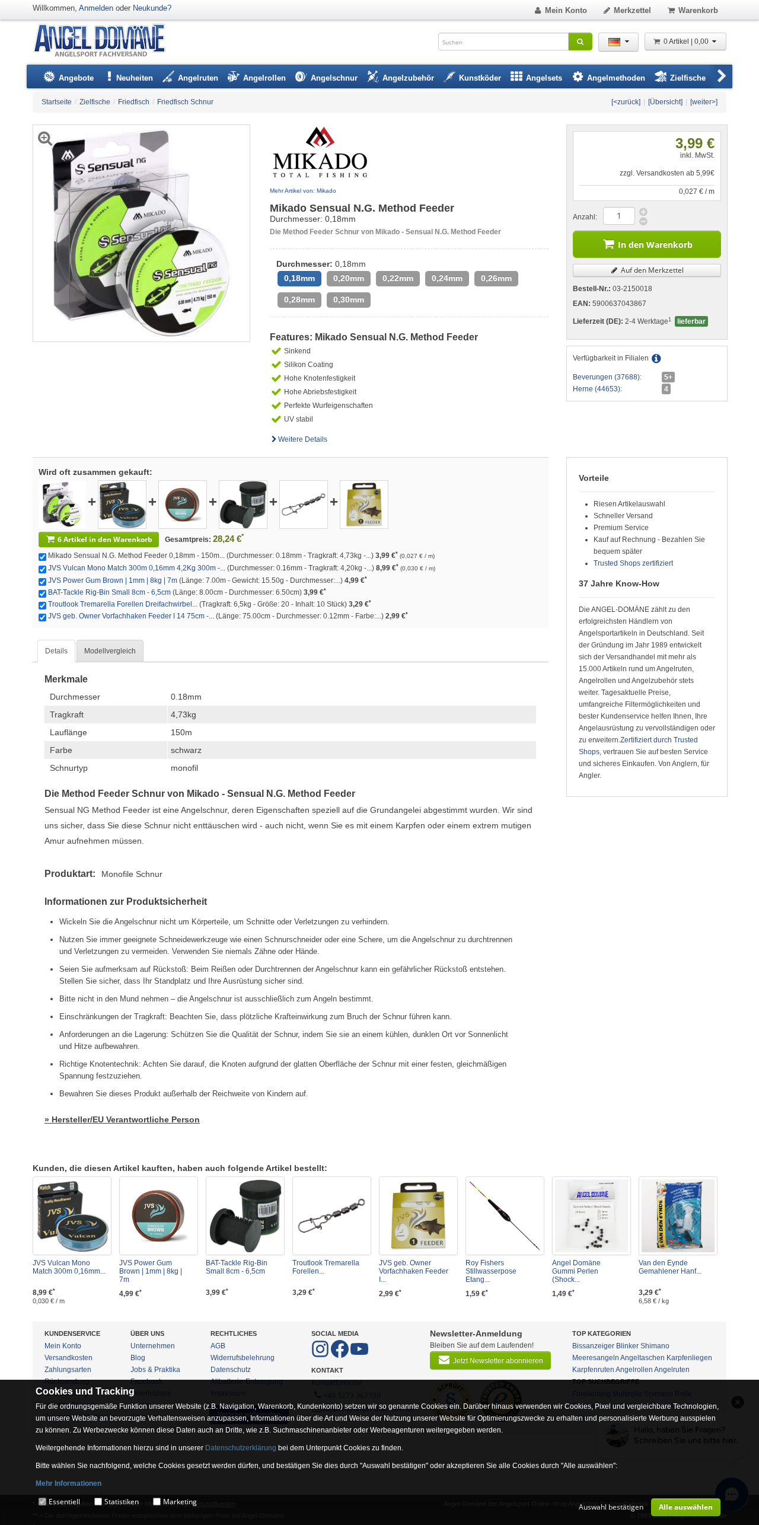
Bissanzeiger (593, 1346)
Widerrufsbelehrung (243, 1358)
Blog (137, 1358)
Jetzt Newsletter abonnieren (498, 1361)
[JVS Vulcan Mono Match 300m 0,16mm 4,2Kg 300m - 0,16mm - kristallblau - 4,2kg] (122, 504)
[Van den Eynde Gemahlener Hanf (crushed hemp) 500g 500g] (678, 1215)
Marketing (180, 1502)
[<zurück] (625, 102)
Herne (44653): (597, 389)
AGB (218, 1346)
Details (56, 651)
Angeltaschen (642, 1358)
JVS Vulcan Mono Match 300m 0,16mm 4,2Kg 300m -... (136, 568)
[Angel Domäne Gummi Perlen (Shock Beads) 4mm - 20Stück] (591, 1215)
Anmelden (96, 8)
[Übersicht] (665, 102)
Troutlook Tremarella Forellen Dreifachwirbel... (122, 604)
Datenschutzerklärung (240, 1448)
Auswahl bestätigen (611, 1507)
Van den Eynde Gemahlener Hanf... (670, 1267)
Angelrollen (634, 1370)
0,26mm (496, 278)
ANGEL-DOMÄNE (105, 41)
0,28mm (299, 299)
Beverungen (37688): (607, 377)
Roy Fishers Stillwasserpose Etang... (490, 1271)
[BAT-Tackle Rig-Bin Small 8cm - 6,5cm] (243, 504)
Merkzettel (632, 10)
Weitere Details (302, 439)
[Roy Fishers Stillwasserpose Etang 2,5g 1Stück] (504, 1215)
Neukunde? (152, 8)
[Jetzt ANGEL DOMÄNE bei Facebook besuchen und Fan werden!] (321, 1355)
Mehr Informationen (68, 1483)
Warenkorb (698, 10)
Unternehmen (152, 1346)
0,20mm (348, 278)
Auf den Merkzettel (651, 270)
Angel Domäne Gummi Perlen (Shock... (576, 1271)
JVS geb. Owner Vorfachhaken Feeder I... (413, 1271)
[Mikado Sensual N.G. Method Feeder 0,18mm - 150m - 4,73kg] (62, 504)
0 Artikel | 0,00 (687, 41)
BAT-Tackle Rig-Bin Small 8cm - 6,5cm (109, 592)
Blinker (627, 1346)
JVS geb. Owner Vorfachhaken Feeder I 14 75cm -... (131, 616)
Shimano (654, 1346)
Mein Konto (566, 10)
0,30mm (348, 299)
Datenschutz (231, 1370)
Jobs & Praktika (155, 1370)
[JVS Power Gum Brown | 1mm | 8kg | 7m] (182, 504)
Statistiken (121, 1502)
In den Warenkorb (655, 244)
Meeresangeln (595, 1358)
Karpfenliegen (689, 1358)
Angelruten (672, 1370)
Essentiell (64, 1502)
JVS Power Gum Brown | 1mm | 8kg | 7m (112, 580)
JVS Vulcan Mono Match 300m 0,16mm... (69, 1267)
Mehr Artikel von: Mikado (303, 190)
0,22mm (397, 278)
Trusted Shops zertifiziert (633, 563)
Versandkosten (68, 1358)
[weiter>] (703, 102)
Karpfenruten (593, 1370)
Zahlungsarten (67, 1370)
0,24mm (447, 278)
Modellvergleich (110, 651)
